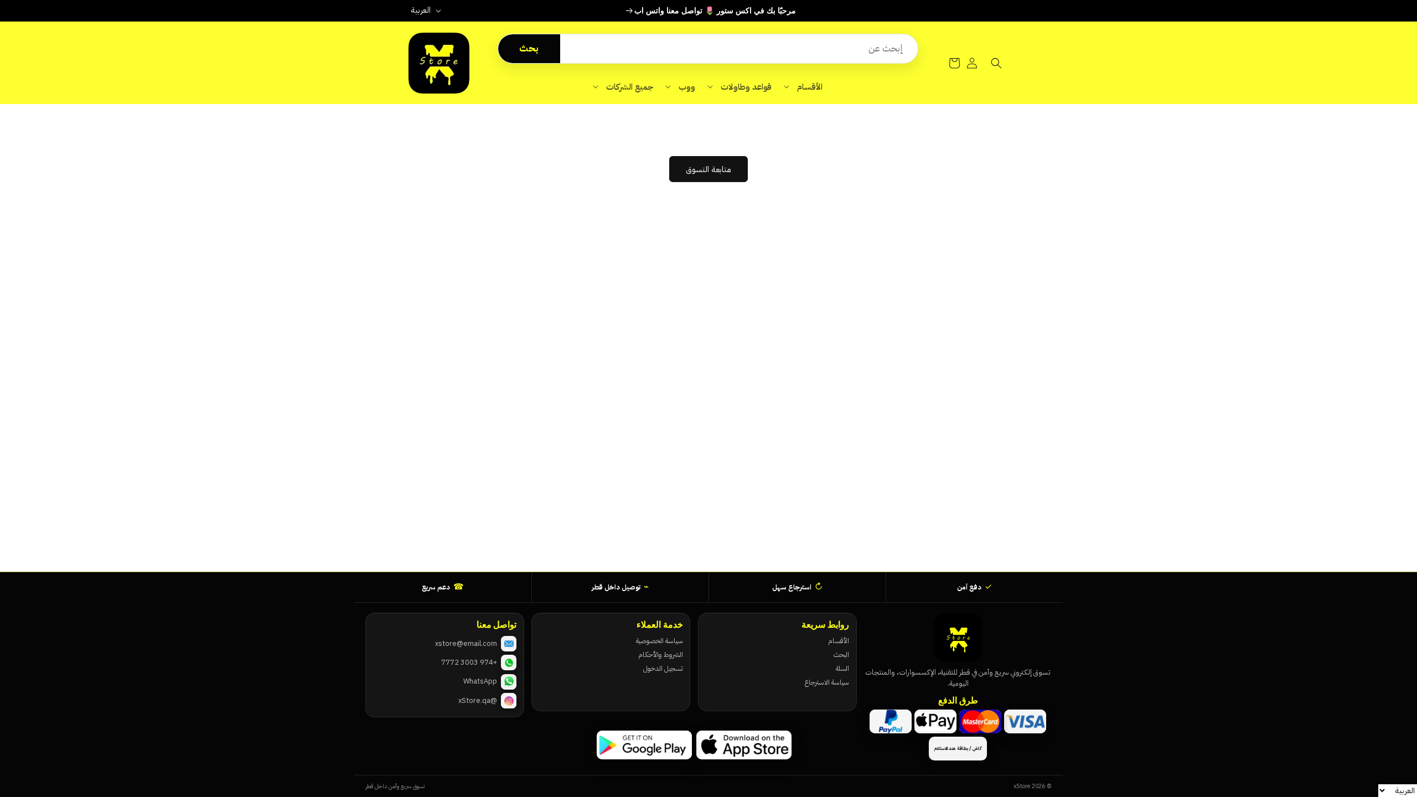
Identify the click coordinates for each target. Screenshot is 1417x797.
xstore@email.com (466, 643)
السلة (842, 668)
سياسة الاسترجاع (826, 682)
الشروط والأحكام (660, 654)
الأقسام (838, 640)
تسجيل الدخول (662, 668)
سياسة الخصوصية (659, 640)
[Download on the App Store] (744, 745)
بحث (529, 48)
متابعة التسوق (708, 169)
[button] (803, 87)
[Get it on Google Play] (644, 745)
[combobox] (739, 48)
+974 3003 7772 (469, 662)
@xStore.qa (477, 700)
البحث (841, 654)
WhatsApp (480, 681)
